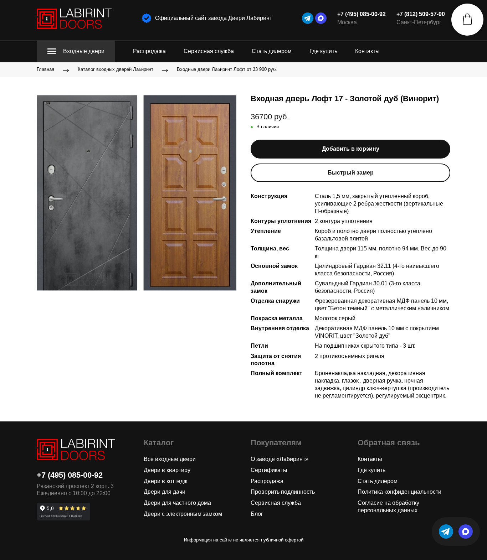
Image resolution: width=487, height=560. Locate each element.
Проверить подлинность (283, 492)
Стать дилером (272, 51)
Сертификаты (269, 470)
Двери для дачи (164, 492)
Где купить (323, 51)
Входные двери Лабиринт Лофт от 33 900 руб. (227, 69)
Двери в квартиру (167, 470)
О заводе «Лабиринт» (279, 459)
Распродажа (149, 51)
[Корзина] (467, 20)
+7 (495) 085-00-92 (361, 14)
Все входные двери (170, 459)
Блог (257, 514)
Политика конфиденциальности (399, 492)
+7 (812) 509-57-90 (420, 14)
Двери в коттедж (166, 481)
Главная (45, 69)
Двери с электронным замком (183, 514)
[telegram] (307, 18)
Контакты (367, 51)
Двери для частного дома (177, 503)
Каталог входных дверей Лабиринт (115, 69)
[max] (321, 18)
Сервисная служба (209, 51)
